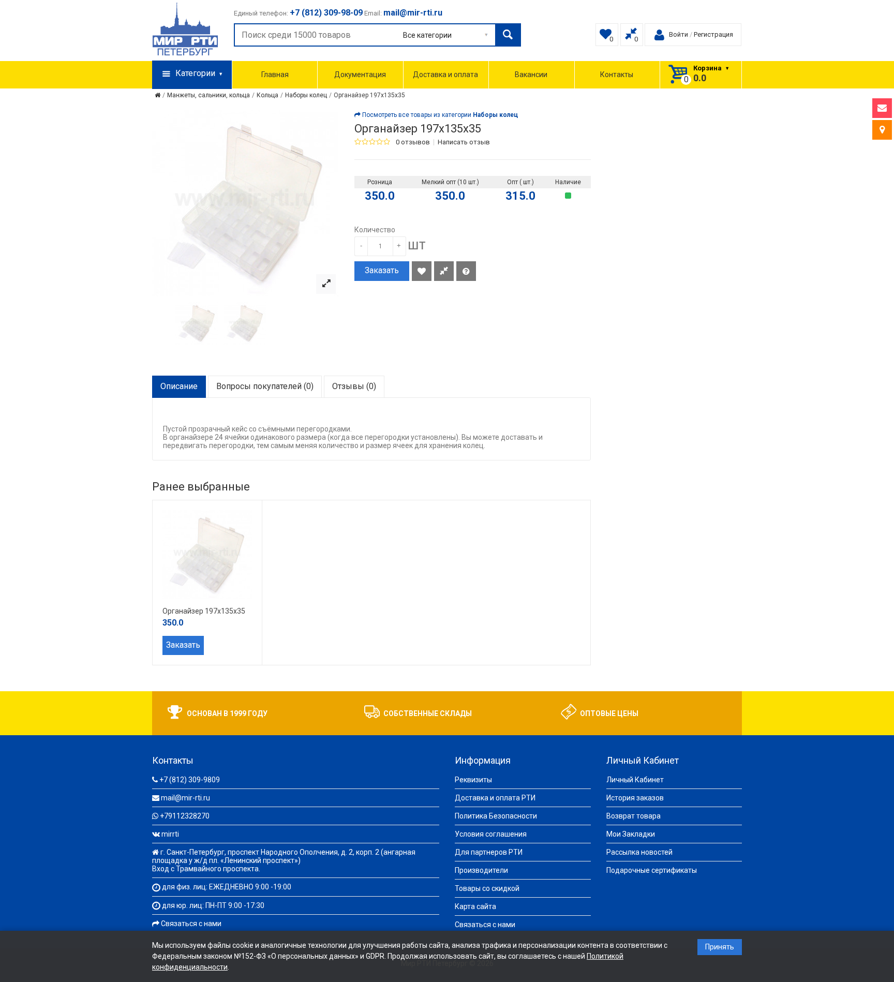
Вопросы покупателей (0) (265, 386)
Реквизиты (473, 780)
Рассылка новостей (639, 852)
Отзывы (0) (354, 386)
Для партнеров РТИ (489, 852)
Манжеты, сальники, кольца (208, 95)
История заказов (635, 798)
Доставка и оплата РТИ (495, 798)
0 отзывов (413, 142)
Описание (179, 386)
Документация (360, 74)
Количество (374, 230)
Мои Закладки (630, 834)
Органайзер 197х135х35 (369, 95)
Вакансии (531, 74)
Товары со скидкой (487, 888)
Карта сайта (475, 906)
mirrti (170, 834)
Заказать (382, 270)
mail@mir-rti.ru (185, 798)
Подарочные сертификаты (651, 870)
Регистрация (713, 34)
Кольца (267, 95)
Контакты (616, 74)
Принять (719, 947)
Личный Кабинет (635, 780)
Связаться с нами (191, 923)
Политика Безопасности (496, 816)
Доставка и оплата (445, 74)
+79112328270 (185, 816)
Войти (678, 34)
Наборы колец (306, 95)
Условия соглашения (491, 834)
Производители (481, 870)
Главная (275, 74)
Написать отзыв (464, 142)
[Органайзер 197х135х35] (326, 284)
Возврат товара (633, 816)
